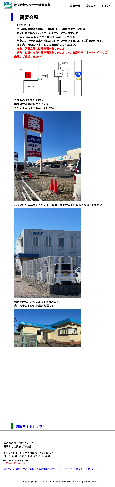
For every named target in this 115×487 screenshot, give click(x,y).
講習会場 (91, 5)
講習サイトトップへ (31, 426)
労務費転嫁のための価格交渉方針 (40, 469)
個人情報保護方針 (12, 469)
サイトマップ (65, 469)
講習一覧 (75, 5)
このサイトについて (83, 469)
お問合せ (106, 5)
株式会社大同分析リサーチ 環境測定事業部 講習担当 (18, 444)
